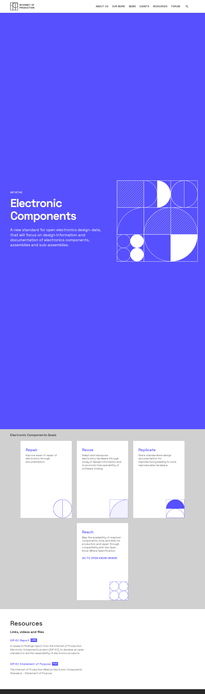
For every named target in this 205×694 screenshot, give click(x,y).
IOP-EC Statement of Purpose (30, 664)
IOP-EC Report (19, 640)
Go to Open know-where (99, 558)
